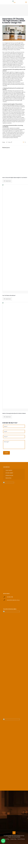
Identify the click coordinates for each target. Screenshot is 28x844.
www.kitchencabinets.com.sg (13, 600)
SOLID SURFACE (9, 470)
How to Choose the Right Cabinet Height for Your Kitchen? (14, 177)
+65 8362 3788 (10, 597)
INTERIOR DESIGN (9, 475)
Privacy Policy (6, 839)
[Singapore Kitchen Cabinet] (14, 2)
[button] (3, 841)
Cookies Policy (13, 839)
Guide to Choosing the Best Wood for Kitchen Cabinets (14, 413)
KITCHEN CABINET (9, 473)
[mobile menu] (26, 2)
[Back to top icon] (14, 832)
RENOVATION (8, 478)
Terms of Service (21, 839)
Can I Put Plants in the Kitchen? (8, 295)
